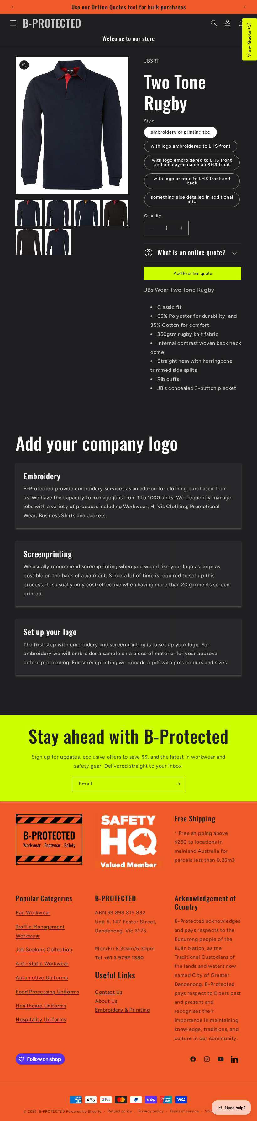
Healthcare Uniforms (41, 1006)
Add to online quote (193, 273)
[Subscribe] (178, 784)
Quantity (152, 215)
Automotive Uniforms (42, 978)
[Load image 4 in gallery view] (116, 213)
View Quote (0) (249, 39)
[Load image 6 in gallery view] (58, 242)
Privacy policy (151, 1111)
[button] (13, 23)
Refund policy (120, 1111)
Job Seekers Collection (44, 949)
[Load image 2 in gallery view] (58, 213)
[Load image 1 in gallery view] (29, 213)
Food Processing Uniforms (47, 992)
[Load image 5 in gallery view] (29, 242)
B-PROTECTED (52, 1111)
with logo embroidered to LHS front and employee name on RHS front (192, 162)
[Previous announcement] (12, 7)
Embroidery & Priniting (122, 1010)
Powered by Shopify (84, 1111)
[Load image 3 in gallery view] (87, 213)
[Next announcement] (245, 7)
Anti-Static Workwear (42, 964)
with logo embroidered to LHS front (191, 146)
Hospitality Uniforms (41, 1020)
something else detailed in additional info (192, 199)
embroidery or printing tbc (180, 132)
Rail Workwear (33, 913)
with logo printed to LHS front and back (192, 181)
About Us (106, 1001)
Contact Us (108, 992)
